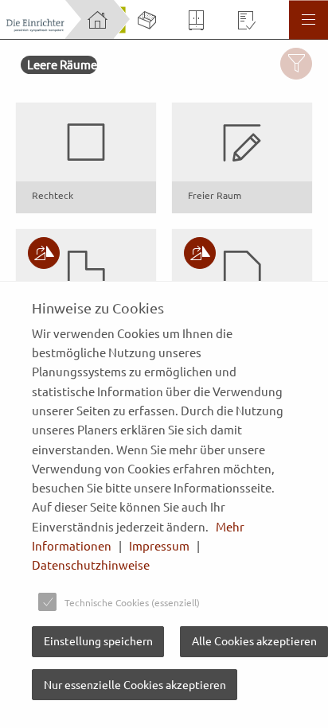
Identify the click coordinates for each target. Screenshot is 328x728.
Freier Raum (214, 195)
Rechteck (52, 195)
